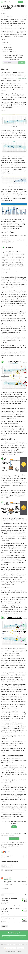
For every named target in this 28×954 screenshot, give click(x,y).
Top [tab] (2, 895)
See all (3, 926)
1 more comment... (5, 888)
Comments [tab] (4, 865)
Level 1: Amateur (5, 919)
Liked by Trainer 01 (8, 879)
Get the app (20, 948)
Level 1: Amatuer (5, 902)
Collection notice (23, 944)
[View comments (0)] (8, 915)
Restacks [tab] (10, 865)
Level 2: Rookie (4, 911)
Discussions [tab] (11, 895)
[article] (14, 902)
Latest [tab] (6, 895)
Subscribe (20, 1)
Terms (17, 944)
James (5, 878)
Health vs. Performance (7, 918)
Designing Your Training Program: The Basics (10, 909)
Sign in (25, 1)
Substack (8, 951)
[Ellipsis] (26, 878)
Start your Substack (10, 948)
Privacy (13, 944)
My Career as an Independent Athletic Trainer (9, 899)
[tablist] (6, 866)
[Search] (25, 895)
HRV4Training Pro (22, 79)
